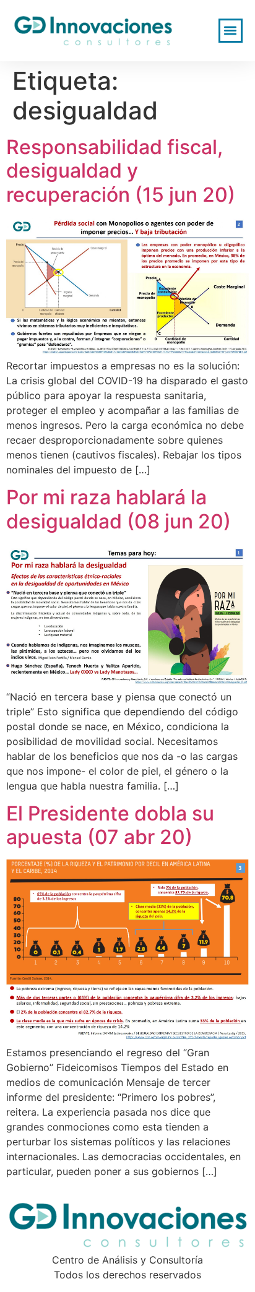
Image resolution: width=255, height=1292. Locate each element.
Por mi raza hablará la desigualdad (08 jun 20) (118, 509)
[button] (230, 31)
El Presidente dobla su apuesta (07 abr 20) (110, 825)
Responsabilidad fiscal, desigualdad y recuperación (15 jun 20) (120, 171)
